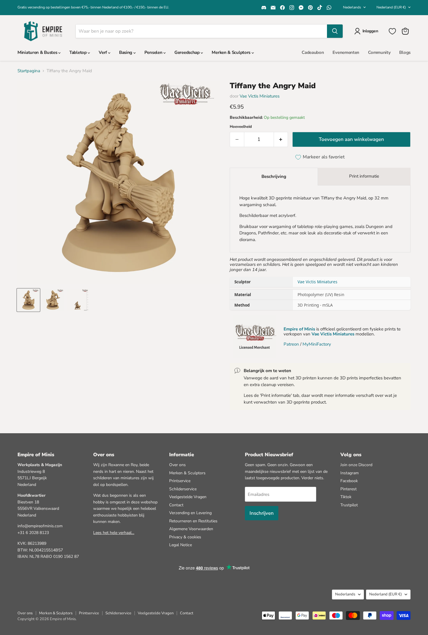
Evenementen (346, 52)
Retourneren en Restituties (193, 521)
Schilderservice (183, 489)
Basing (126, 52)
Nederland (391, 7)
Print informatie (364, 176)
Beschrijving (273, 176)
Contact (176, 505)
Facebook (349, 481)
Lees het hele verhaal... (113, 532)
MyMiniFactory (317, 344)
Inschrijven (262, 513)
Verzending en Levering (190, 513)
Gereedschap (187, 52)
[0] (392, 31)
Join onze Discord (356, 465)
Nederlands (352, 7)
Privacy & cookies (185, 537)
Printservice (179, 481)
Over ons (177, 465)
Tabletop (78, 52)
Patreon (291, 344)
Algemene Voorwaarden (191, 529)
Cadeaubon (313, 52)
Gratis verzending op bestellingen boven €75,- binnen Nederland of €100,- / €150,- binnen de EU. (93, 7)
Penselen (153, 52)
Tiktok (345, 497)
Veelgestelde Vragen (187, 497)
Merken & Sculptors (231, 52)
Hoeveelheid (241, 127)
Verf (103, 52)
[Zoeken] (335, 31)
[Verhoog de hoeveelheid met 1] (281, 139)
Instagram (349, 473)
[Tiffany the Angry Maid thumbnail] (28, 300)
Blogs (405, 52)
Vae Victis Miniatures (260, 96)
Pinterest (348, 489)
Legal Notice (180, 545)
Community (379, 52)
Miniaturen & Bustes (37, 52)
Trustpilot (349, 505)
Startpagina (28, 70)
